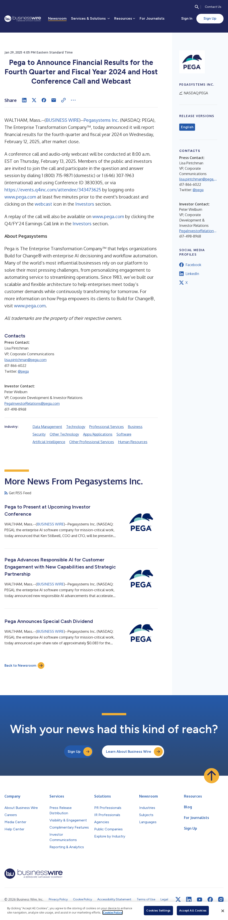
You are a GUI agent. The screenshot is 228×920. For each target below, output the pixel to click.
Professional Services (106, 426)
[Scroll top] (211, 775)
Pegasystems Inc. (101, 120)
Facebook (193, 265)
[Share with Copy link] (63, 100)
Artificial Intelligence (49, 442)
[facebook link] (210, 899)
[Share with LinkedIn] (24, 100)
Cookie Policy (112, 912)
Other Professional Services (91, 442)
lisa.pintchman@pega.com (25, 360)
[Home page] (22, 18)
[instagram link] (221, 899)
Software (123, 434)
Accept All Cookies (192, 910)
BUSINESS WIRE (62, 120)
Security (39, 434)
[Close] (222, 911)
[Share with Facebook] (43, 100)
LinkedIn (192, 273)
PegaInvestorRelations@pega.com (32, 403)
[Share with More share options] (73, 100)
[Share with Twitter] (34, 100)
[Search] (197, 7)
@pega (23, 371)
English (187, 127)
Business (135, 426)
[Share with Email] (53, 100)
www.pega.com (20, 197)
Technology (75, 426)
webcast (43, 204)
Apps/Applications (97, 434)
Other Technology (64, 434)
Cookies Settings (158, 910)
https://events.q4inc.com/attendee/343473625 (52, 189)
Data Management (47, 426)
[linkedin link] (188, 899)
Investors (84, 204)
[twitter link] (178, 899)
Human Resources (132, 442)
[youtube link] (199, 899)
